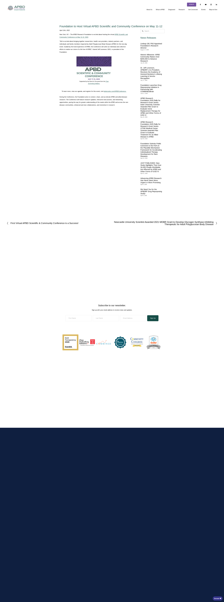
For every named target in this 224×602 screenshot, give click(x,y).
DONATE (191, 4)
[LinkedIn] (216, 4)
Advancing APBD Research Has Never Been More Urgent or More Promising (151, 180)
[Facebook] (200, 4)
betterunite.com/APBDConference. (115, 91)
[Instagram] (211, 4)
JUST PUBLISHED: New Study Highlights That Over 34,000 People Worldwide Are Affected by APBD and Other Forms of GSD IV (150, 167)
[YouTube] (206, 4)
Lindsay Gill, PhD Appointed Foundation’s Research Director (151, 46)
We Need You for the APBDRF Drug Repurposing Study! (151, 191)
